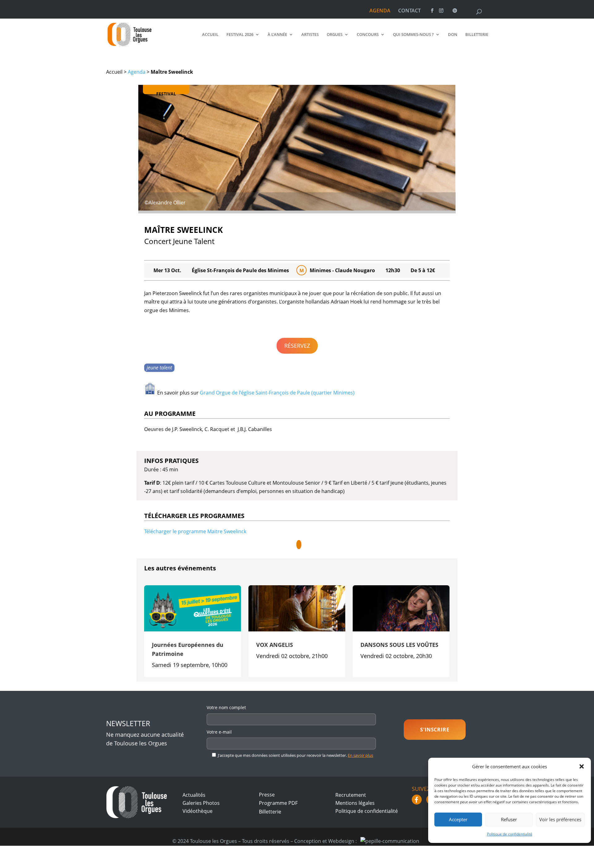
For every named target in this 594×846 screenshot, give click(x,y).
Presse (267, 794)
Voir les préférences (560, 819)
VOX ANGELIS (274, 644)
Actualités (194, 794)
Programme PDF (278, 803)
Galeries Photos (201, 803)
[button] (582, 766)
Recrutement (350, 794)
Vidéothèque (198, 811)
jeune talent (159, 367)
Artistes (310, 34)
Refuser (509, 819)
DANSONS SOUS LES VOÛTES (399, 644)
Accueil (210, 34)
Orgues (334, 34)
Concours (368, 34)
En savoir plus (360, 755)
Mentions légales (355, 803)
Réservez (297, 345)
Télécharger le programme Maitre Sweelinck (195, 531)
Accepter (458, 819)
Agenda (136, 71)
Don (452, 34)
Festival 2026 (239, 34)
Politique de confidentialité (509, 834)
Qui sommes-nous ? (413, 34)
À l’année (277, 34)
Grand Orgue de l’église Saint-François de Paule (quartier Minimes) (277, 392)
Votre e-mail (219, 732)
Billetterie (476, 34)
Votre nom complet (226, 707)
